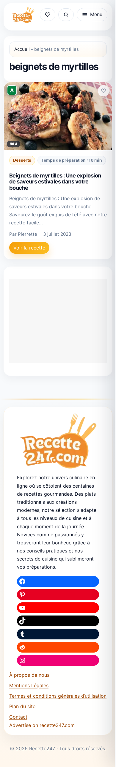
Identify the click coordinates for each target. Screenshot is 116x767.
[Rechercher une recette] (66, 14)
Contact (18, 717)
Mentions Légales (28, 685)
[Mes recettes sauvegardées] (47, 14)
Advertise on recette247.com (42, 725)
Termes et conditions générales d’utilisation (57, 696)
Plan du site (22, 706)
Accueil (22, 49)
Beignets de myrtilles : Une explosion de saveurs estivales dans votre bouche (55, 181)
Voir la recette (29, 248)
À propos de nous (29, 675)
